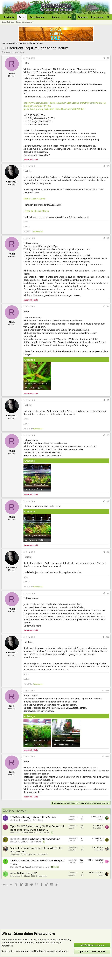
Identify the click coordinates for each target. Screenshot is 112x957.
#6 (108, 435)
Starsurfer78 (15, 867)
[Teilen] (104, 58)
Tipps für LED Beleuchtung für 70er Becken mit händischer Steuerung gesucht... (37, 827)
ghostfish (14, 820)
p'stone (100, 875)
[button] (38, 17)
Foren (22, 16)
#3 (108, 238)
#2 (108, 166)
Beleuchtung (38, 820)
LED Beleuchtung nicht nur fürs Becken (33, 817)
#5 (108, 400)
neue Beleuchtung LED (23, 873)
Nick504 (13, 842)
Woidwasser (38, 231)
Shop (70, 16)
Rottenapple (15, 876)
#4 (108, 306)
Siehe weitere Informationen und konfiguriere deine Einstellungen (35, 950)
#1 (108, 58)
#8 (108, 552)
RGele (6, 52)
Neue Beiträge (7, 22)
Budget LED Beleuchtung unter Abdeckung (35, 839)
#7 (108, 501)
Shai (101, 862)
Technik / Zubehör (40, 854)
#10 (107, 637)
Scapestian (14, 854)
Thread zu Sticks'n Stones (36, 210)
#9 (108, 593)
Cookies (32, 939)
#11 (107, 690)
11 (55, 867)
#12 (107, 756)
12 (57, 867)
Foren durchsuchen (24, 22)
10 (52, 867)
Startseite (9, 16)
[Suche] (108, 17)
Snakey (100, 819)
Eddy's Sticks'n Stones (34, 198)
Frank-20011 (15, 832)
